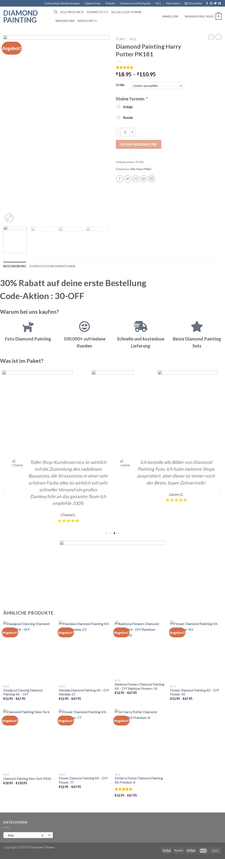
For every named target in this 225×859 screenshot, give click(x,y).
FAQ (158, 3)
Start (121, 39)
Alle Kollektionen (126, 12)
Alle (133, 39)
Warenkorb (64, 21)
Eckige (127, 107)
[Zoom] (9, 218)
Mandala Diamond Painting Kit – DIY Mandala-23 (84, 692)
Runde (127, 117)
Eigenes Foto (92, 3)
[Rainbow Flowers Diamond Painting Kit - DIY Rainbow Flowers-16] (140, 649)
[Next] (101, 129)
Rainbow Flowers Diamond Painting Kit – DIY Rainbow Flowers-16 (139, 686)
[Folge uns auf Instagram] (211, 3)
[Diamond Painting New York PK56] (29, 739)
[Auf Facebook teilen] (119, 178)
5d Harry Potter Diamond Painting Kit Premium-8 (139, 780)
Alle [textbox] (26, 835)
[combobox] (28, 835)
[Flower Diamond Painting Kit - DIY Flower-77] (84, 739)
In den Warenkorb (138, 144)
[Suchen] (55, 12)
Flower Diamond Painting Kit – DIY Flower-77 (83, 780)
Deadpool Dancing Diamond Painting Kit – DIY (22, 692)
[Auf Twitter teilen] (127, 178)
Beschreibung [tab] (14, 266)
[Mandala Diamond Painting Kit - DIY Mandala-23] (84, 651)
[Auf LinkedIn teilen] (151, 178)
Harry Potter (144, 169)
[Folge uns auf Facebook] (207, 3)
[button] (5, 491)
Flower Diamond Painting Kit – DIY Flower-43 (194, 692)
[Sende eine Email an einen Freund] (135, 178)
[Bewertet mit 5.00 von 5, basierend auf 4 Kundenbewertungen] (150, 67)
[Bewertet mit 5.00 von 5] (123, 789)
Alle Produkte (72, 12)
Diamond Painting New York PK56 (27, 779)
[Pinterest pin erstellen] (143, 178)
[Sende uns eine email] (219, 3)
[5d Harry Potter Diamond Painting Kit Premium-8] (140, 739)
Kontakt (110, 3)
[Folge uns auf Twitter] (215, 3)
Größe (120, 85)
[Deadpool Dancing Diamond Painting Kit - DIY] (29, 651)
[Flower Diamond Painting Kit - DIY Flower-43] (196, 651)
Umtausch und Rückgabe (135, 3)
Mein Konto (173, 3)
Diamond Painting (20, 16)
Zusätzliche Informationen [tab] (52, 266)
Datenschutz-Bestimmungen (62, 3)
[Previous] (11, 129)
